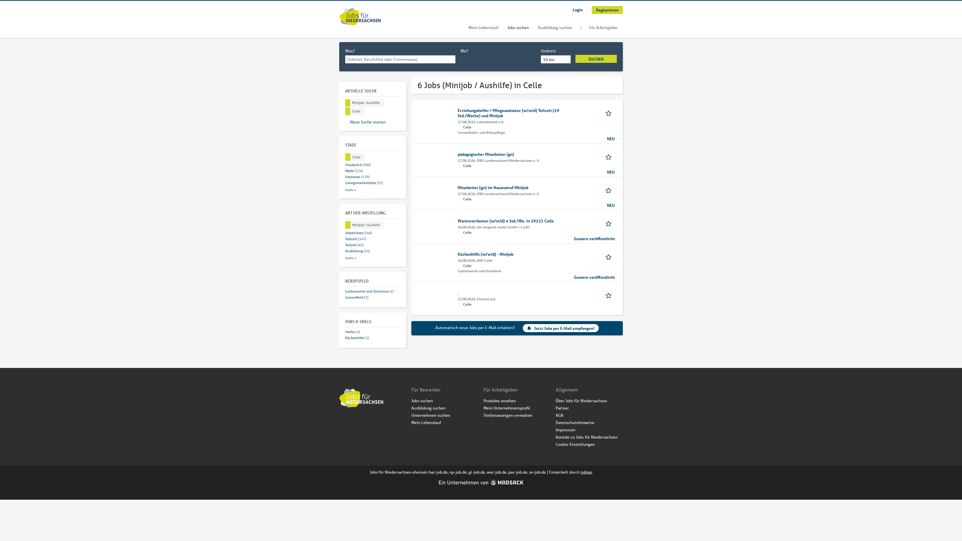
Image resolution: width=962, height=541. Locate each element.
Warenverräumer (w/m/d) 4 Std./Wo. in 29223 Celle (506, 220)
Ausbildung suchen (555, 27)
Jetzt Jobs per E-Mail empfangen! (564, 328)
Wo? (464, 50)
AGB (559, 415)
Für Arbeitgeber (603, 27)
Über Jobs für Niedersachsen (581, 400)
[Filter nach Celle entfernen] (348, 157)
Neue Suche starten (368, 121)
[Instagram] (351, 421)
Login (578, 9)
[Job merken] (610, 112)
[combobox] (400, 59)
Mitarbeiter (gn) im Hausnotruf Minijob (493, 187)
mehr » (350, 190)
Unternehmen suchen (430, 415)
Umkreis (548, 50)
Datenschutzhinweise (575, 422)
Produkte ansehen (500, 400)
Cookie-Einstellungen (575, 444)
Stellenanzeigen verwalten (508, 415)
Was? (350, 50)
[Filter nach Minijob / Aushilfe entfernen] (348, 225)
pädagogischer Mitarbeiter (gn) (486, 154)
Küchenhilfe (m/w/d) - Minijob (485, 254)
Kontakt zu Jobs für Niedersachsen (587, 437)
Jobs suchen (518, 27)
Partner (562, 408)
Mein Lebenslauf (483, 27)
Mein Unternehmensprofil (507, 408)
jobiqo (586, 472)
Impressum (565, 429)
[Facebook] (343, 421)
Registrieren (607, 10)
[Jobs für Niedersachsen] (360, 17)
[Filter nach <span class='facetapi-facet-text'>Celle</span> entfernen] (347, 111)
